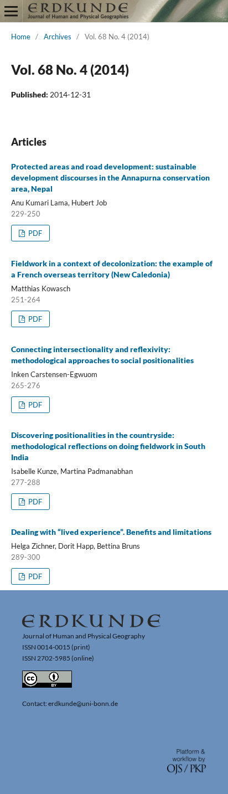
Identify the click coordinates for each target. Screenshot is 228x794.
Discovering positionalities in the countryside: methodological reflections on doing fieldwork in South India (108, 446)
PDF (34, 233)
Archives (57, 36)
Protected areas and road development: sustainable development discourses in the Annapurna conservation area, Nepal (110, 177)
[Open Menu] (11, 11)
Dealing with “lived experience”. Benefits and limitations (111, 532)
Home (20, 36)
